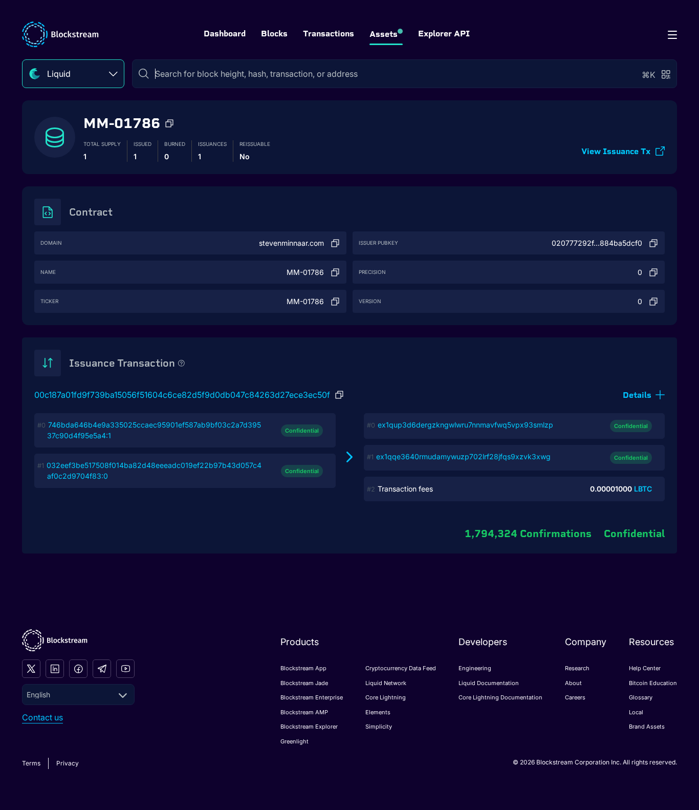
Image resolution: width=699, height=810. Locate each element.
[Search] (144, 74)
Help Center (645, 668)
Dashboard (225, 33)
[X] (31, 668)
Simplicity (378, 726)
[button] (169, 123)
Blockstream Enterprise (311, 697)
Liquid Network (385, 683)
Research (577, 668)
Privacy (67, 763)
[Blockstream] (55, 640)
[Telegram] (102, 668)
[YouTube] (125, 668)
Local (636, 712)
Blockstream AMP (304, 712)
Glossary (640, 697)
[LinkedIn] (55, 668)
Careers (575, 697)
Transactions (328, 33)
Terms (31, 763)
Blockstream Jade (304, 683)
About (573, 683)
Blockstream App (303, 668)
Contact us (42, 717)
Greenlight (294, 741)
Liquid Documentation (488, 683)
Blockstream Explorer (309, 726)
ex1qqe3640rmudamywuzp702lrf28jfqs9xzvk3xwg (463, 456)
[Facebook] (78, 668)
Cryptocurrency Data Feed (400, 668)
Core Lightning (385, 697)
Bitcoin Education (653, 683)
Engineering (474, 668)
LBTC (643, 488)
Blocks (274, 33)
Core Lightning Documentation (500, 697)
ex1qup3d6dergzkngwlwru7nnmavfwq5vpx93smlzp (465, 424)
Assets (383, 34)
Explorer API (444, 33)
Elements (377, 712)
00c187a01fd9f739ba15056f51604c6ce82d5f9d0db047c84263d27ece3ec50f (182, 395)
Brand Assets (647, 726)
